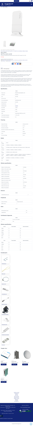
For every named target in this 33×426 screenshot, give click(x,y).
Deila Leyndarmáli (16, 396)
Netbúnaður (4, 49)
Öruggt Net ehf (9, 4)
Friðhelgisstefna (16, 393)
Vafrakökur (16, 394)
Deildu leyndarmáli (16, 397)
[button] (16, 1)
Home (1, 49)
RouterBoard (8, 49)
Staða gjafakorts (16, 401)
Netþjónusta (16, 399)
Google (9, 413)
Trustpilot (12, 413)
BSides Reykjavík (28, 407)
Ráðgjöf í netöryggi (16, 398)
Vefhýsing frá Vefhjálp (25, 409)
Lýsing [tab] (2, 68)
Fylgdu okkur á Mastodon (25, 405)
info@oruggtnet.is (2, 407)
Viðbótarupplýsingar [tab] (6, 68)
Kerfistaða (16, 400)
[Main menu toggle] (31, 4)
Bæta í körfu (3, 364)
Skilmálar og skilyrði (16, 392)
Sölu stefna (16, 395)
